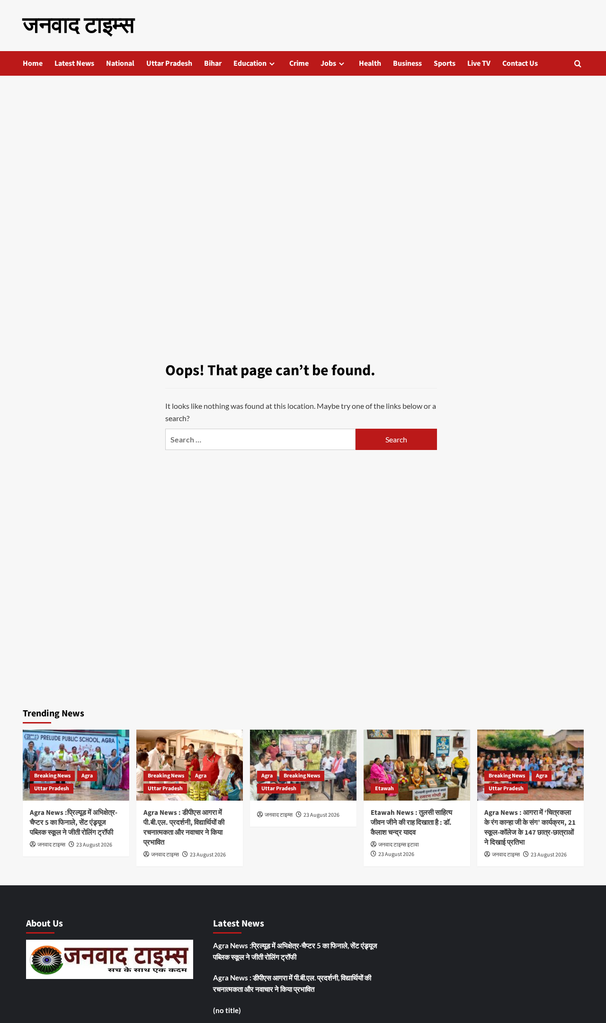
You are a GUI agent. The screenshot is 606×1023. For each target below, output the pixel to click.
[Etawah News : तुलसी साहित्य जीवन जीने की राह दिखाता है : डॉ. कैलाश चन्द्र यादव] (417, 765)
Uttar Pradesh (169, 63)
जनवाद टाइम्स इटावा (398, 845)
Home (33, 63)
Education (250, 63)
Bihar (213, 63)
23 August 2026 (94, 845)
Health (370, 63)
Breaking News (52, 776)
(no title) (227, 1010)
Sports (444, 63)
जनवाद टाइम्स (78, 25)
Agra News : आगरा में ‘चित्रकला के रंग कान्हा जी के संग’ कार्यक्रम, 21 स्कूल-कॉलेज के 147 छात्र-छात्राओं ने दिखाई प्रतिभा (530, 827)
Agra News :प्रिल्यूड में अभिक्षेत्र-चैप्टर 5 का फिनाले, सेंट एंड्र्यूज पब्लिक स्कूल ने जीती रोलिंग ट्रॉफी (73, 823)
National (120, 63)
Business (407, 63)
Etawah (384, 789)
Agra (87, 776)
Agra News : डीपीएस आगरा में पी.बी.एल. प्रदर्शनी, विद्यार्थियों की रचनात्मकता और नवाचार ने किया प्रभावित (183, 827)
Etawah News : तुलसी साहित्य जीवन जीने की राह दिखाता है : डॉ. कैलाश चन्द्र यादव (411, 823)
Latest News (74, 63)
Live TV (478, 63)
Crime (299, 63)
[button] (578, 63)
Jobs (328, 63)
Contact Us (520, 63)
